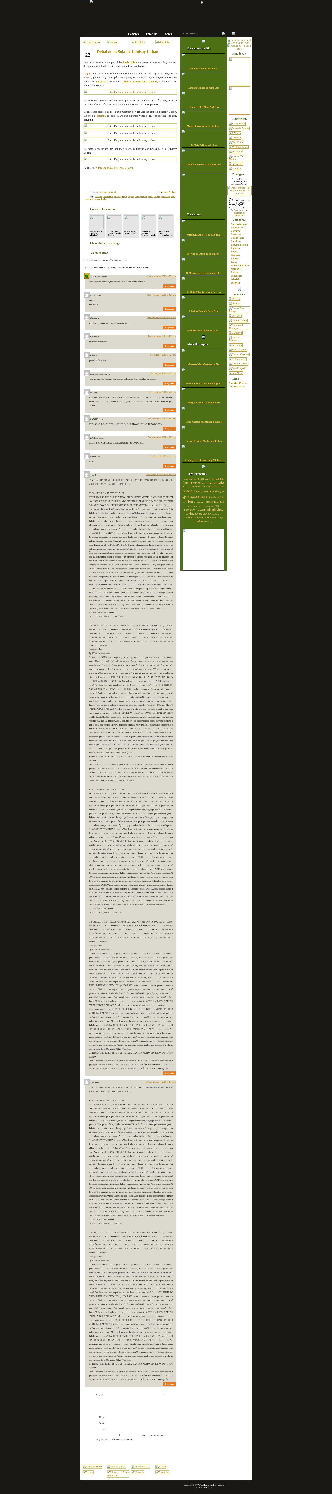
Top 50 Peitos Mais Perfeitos (204, 107)
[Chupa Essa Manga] (239, 311)
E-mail (102, 1423)
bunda (187, 482)
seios (92, 199)
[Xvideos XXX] (140, 1466)
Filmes (234, 251)
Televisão (235, 279)
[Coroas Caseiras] (239, 354)
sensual (207, 517)
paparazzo (189, 509)
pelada (206, 509)
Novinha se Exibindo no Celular (203, 330)
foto (222, 486)
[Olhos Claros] (91, 42)
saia (87, 199)
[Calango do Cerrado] (239, 328)
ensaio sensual (206, 486)
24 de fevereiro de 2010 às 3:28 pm (161, 295)
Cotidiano (236, 241)
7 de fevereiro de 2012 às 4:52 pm (162, 437)
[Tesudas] (234, 303)
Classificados (237, 238)
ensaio (219, 482)
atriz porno (193, 479)
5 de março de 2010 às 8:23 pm (163, 373)
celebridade (108, 196)
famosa (117, 196)
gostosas (204, 496)
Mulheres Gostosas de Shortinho (204, 164)
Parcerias (151, 33)
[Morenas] (137, 1472)
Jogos (234, 262)
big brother (210, 479)
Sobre (168, 33)
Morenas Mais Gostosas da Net (204, 364)
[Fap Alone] (236, 373)
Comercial (134, 33)
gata (215, 491)
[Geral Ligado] (237, 368)
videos (206, 521)
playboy (217, 509)
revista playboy (203, 513)
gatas (222, 491)
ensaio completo (191, 486)
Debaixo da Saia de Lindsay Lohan (127, 51)
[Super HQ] (235, 163)
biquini (220, 478)
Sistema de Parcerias (239, 214)
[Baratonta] (235, 332)
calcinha (98, 196)
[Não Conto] (236, 142)
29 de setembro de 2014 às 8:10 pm (161, 1082)
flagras (131, 196)
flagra (124, 196)
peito (173, 196)
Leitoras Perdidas (240, 265)
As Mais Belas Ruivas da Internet (203, 292)
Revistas (235, 272)
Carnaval (236, 231)
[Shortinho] (138, 42)
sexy (220, 517)
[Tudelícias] (236, 151)
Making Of (236, 269)
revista (190, 513)
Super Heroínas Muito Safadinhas (204, 441)
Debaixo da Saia (239, 244)
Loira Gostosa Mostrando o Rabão (204, 422)
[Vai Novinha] (237, 123)
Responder (169, 286)
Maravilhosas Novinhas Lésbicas (203, 126)
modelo (209, 501)
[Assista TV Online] (239, 159)
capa (211, 483)
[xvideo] (160, 1466)
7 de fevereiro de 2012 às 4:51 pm (162, 418)
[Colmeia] (235, 137)
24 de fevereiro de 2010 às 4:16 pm (161, 317)
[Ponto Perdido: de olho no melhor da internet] (239, 193)
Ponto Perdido (155, 12)
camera (205, 483)
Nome (102, 1417)
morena (219, 501)
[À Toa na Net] (237, 359)
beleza (201, 479)
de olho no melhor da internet (155, 23)
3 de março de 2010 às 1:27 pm (163, 355)
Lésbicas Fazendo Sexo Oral (203, 311)
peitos (199, 510)
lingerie (221, 497)
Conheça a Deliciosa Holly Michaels (203, 460)
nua (217, 505)
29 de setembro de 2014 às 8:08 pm (161, 474)
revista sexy (217, 514)
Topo (248, 1481)
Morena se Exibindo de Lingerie (203, 254)
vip (211, 521)
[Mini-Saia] (162, 42)
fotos (137, 196)
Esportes (235, 248)
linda (213, 497)
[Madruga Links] (238, 147)
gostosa (143, 196)
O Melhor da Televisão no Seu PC (203, 273)
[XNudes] (234, 133)
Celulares (236, 234)
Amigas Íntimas (239, 224)
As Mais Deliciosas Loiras (204, 145)
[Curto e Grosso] (238, 363)
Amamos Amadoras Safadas (203, 68)
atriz (186, 479)
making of (200, 502)
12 (164, 179)
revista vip (190, 517)
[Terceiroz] (235, 315)
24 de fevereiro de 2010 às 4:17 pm (161, 336)
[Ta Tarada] (235, 345)
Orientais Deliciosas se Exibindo (203, 234)
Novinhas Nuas (236, 386)
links (185, 502)
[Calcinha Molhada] (239, 340)
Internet (112, 192)
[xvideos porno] (116, 1466)
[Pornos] (88, 1472)
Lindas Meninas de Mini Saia (203, 88)
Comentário (130, 1395)
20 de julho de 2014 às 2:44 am (163, 456)
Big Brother (237, 227)
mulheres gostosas (204, 505)
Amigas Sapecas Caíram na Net (203, 402)
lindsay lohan (154, 196)
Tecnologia (236, 276)
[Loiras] (112, 42)
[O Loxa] (234, 298)
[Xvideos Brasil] (92, 1466)
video (199, 521)
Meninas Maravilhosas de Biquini (203, 383)
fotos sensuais (202, 491)
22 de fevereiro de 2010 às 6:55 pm (161, 276)
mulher (190, 506)
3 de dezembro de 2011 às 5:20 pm (161, 392)
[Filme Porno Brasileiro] (118, 1475)
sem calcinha (101, 199)
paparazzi (165, 196)
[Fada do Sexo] (237, 349)
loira (191, 501)
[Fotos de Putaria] (239, 128)
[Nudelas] (234, 168)
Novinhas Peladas (238, 383)
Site (104, 1429)
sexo (214, 517)
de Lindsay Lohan (116, 167)
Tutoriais (235, 282)
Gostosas (103, 192)
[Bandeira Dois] (238, 320)
